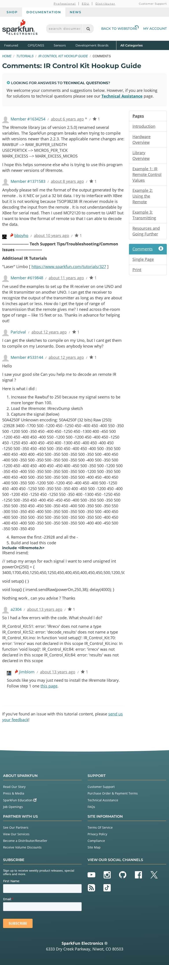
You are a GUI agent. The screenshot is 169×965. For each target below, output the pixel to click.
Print (136, 269)
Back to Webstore (119, 28)
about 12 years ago (49, 332)
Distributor (106, 3)
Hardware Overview (141, 139)
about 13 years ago (44, 609)
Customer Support (153, 3)
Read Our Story (14, 787)
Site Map (94, 847)
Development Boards (91, 45)
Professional (65, 3)
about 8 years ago (67, 181)
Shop (12, 12)
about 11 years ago (66, 277)
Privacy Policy (97, 834)
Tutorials (24, 56)
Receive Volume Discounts (22, 847)
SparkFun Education (18, 800)
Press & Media (13, 793)
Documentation (43, 12)
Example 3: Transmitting (144, 214)
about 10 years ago (51, 235)
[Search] (88, 28)
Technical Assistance (122, 96)
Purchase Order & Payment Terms (113, 793)
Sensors (60, 45)
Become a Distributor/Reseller (25, 841)
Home (6, 56)
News (75, 12)
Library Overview (141, 155)
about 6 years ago (67, 119)
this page (48, 686)
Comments (147, 249)
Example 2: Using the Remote (142, 196)
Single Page (143, 259)
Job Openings (13, 807)
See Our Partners (15, 827)
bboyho (21, 235)
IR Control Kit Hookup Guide (63, 56)
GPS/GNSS (36, 45)
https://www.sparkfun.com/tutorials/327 (68, 266)
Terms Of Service (100, 827)
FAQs (91, 807)
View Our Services (16, 834)
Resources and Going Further (146, 231)
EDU (86, 3)
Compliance (96, 841)
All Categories (131, 45)
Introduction (143, 126)
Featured (15, 45)
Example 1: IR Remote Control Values (147, 174)
